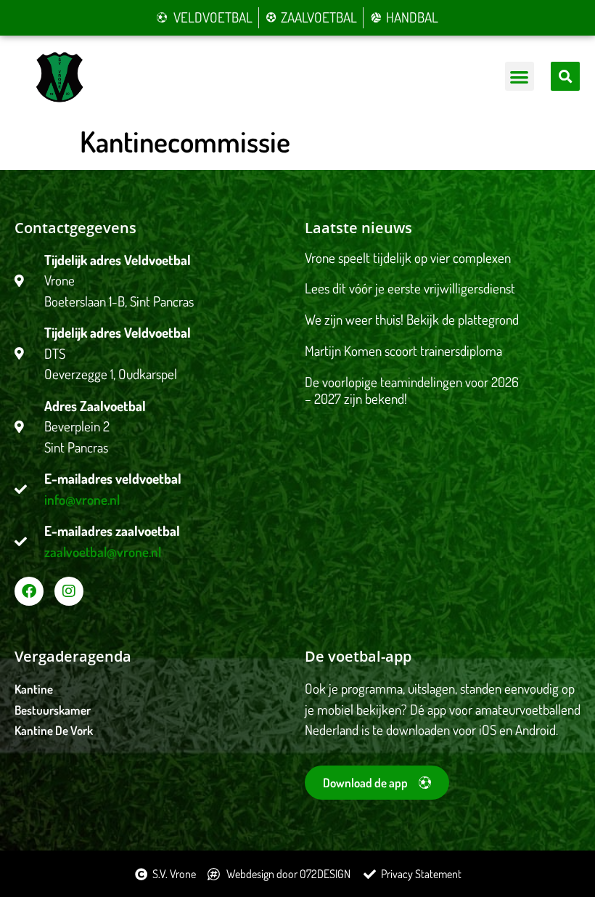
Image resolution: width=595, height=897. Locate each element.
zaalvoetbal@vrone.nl (102, 552)
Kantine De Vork (54, 730)
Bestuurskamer (53, 710)
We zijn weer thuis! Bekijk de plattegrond (412, 319)
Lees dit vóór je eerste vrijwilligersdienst (410, 288)
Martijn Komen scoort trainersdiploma (403, 350)
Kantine (34, 689)
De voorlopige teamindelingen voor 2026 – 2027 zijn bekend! (412, 390)
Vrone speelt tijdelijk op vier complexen (408, 257)
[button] (520, 77)
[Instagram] (68, 591)
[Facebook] (29, 591)
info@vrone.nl (82, 499)
